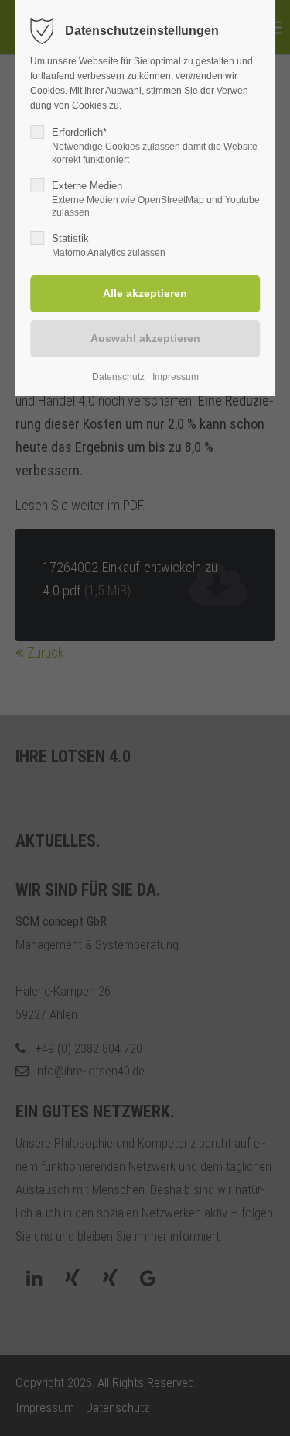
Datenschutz (118, 376)
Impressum (175, 376)
